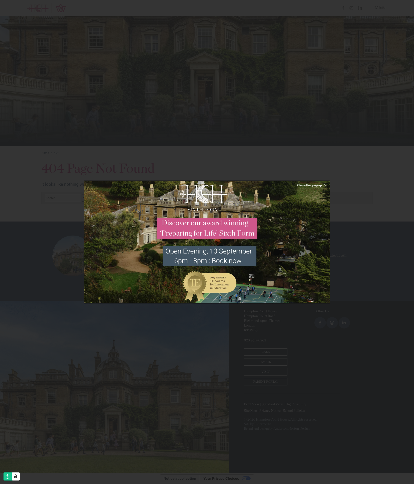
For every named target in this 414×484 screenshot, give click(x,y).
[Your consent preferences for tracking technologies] (16, 476)
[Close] (312, 185)
